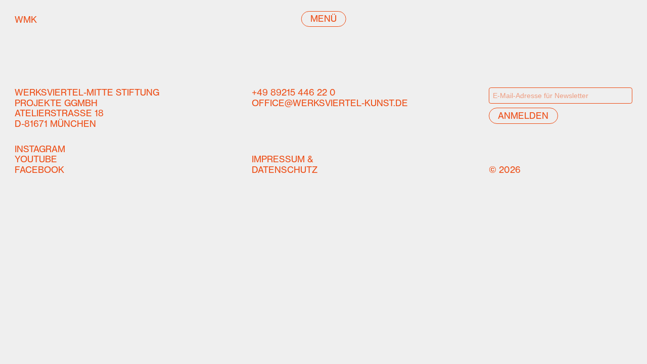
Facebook (39, 169)
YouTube (36, 159)
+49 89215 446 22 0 (294, 92)
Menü (323, 18)
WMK (51, 19)
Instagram (40, 149)
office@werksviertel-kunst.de (330, 103)
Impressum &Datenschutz (285, 164)
